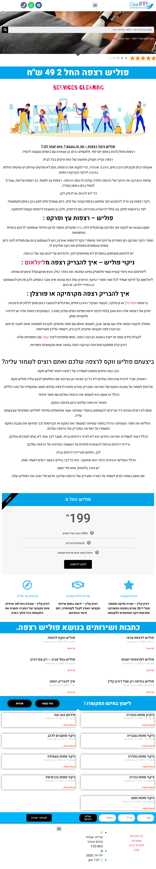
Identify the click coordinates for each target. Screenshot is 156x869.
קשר (45, 337)
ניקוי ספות (124, 39)
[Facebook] (38, 5)
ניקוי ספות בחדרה (141, 756)
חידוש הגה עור (64, 715)
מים (79, 227)
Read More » (147, 725)
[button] (95, 5)
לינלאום (35, 262)
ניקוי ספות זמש (142, 798)
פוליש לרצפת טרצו (140, 637)
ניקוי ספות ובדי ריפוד (143, 39)
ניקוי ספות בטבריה (140, 735)
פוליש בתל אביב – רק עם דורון (52, 659)
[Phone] (24, 5)
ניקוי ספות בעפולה (61, 756)
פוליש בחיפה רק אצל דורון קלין (131, 681)
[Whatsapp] (31, 5)
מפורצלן (130, 303)
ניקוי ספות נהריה (141, 777)
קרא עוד (150, 648)
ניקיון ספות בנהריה (140, 715)
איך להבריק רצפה (62, 681)
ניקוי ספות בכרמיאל (60, 777)
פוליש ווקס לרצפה (61, 637)
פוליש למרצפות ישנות (137, 659)
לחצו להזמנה (78, 564)
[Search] (5, 30)
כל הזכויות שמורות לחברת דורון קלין (136, 843)
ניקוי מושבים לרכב (61, 735)
